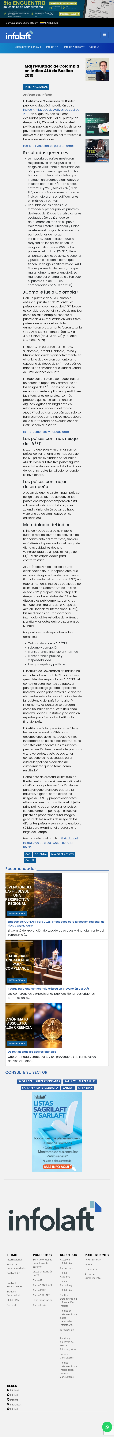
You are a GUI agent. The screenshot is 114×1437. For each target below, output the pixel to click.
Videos (88, 1264)
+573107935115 (51, 23)
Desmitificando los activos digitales (32, 1052)
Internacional (36, 86)
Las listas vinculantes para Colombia (49, 146)
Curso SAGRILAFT (42, 1285)
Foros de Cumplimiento (93, 1276)
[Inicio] (31, 34)
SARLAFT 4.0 (13, 1273)
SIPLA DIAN (85, 1088)
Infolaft (14, 1395)
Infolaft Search (68, 1290)
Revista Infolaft (93, 1259)
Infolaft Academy (74, 47)
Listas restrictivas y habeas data (46, 432)
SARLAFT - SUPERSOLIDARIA (40, 1088)
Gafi (27, 854)
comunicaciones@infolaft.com (22, 23)
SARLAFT (68, 1088)
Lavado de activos (62, 854)
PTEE (9, 1278)
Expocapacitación (43, 1300)
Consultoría (39, 1305)
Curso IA (94, 47)
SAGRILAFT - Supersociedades (16, 1266)
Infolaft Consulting (66, 1283)
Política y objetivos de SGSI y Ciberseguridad (68, 1344)
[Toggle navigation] (104, 35)
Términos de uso (67, 1331)
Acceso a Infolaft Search (68, 1261)
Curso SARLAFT (41, 1295)
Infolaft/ (14, 1390)
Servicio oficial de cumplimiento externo (42, 1263)
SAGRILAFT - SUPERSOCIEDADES (39, 1081)
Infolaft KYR (52, 47)
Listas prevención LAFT (28, 47)
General (11, 1305)
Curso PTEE (39, 1290)
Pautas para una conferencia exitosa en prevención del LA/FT (49, 989)
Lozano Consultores (67, 1355)
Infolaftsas (16, 1404)
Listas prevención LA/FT (43, 1273)
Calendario (91, 1269)
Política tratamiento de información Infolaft (68, 1300)
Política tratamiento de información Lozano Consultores (68, 1370)
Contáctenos (67, 1268)
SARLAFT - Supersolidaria (15, 1284)
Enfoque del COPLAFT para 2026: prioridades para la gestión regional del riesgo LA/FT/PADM (56, 924)
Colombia (41, 854)
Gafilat (29, 860)
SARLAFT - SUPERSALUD (79, 1081)
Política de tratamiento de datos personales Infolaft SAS (68, 1318)
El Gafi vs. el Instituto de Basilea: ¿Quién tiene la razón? (50, 842)
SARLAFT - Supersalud (13, 1293)
